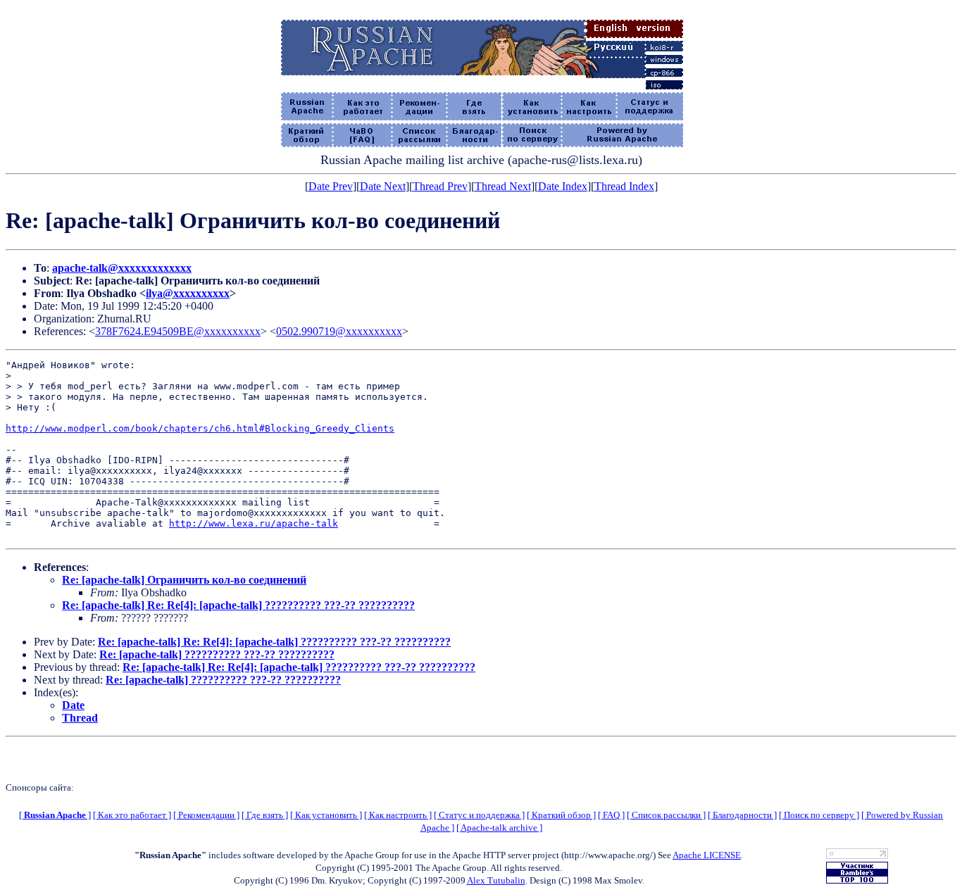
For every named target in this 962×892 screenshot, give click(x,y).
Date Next (383, 186)
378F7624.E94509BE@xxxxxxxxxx (178, 331)
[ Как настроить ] (398, 815)
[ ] (55, 815)
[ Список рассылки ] (666, 815)
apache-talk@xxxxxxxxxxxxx (122, 268)
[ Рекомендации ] (206, 815)
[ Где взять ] (265, 815)
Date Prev (330, 186)
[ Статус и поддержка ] (479, 815)
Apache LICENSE (707, 855)
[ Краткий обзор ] (561, 815)
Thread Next (503, 186)
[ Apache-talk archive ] (499, 827)
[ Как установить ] (326, 815)
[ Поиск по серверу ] (819, 815)
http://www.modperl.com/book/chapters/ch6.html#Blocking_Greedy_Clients (200, 428)
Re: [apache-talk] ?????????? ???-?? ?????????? (217, 654)
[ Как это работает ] (132, 815)
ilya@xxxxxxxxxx (188, 293)
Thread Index (624, 186)
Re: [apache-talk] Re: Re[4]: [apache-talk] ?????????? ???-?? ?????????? (238, 605)
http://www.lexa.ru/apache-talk (253, 523)
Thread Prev (440, 186)
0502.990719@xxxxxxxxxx (339, 331)
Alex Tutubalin (496, 880)
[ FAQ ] (611, 815)
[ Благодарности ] (742, 815)
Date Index (562, 186)
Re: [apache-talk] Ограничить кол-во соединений (184, 580)
